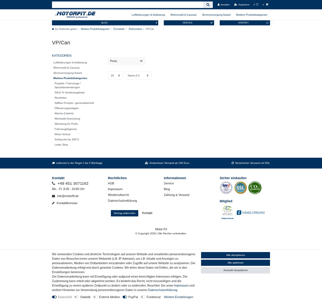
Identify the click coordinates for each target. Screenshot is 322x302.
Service (169, 183)
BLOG (104, 22)
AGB (111, 183)
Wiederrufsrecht (118, 194)
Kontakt (147, 213)
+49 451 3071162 (72, 183)
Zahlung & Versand (176, 194)
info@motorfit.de (67, 196)
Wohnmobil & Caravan (183, 14)
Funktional (154, 297)
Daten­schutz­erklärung (162, 290)
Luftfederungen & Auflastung (148, 14)
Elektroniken (135, 29)
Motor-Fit (161, 229)
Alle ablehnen (236, 262)
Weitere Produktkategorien (251, 14)
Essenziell (65, 297)
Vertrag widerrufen (124, 213)
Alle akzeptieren (235, 255)
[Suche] (208, 4)
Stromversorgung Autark (216, 14)
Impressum (115, 189)
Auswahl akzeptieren (235, 270)
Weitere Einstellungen (178, 297)
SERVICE (187, 22)
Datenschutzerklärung (122, 200)
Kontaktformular (67, 203)
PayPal (133, 297)
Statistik (85, 297)
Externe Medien (109, 297)
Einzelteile (119, 29)
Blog (167, 189)
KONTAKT (243, 22)
